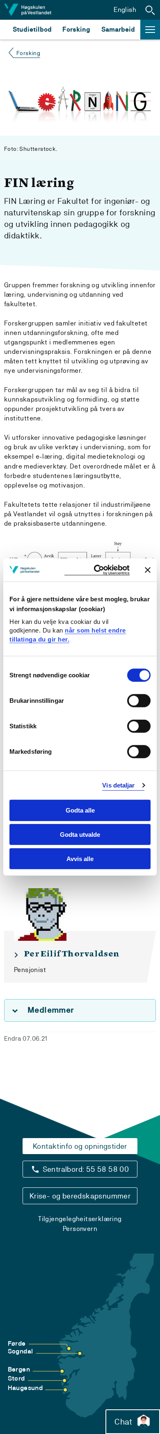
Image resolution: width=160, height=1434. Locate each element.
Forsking (76, 29)
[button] (150, 10)
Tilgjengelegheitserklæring (79, 1219)
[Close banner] (148, 570)
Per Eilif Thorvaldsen (71, 954)
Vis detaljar (118, 785)
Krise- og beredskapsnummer (80, 1196)
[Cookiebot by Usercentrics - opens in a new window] (97, 569)
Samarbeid (118, 29)
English (125, 10)
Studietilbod (32, 29)
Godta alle (80, 810)
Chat (123, 1422)
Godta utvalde (80, 834)
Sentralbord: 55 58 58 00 (86, 1169)
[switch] (139, 700)
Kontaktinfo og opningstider (80, 1146)
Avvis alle (80, 858)
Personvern (80, 1229)
